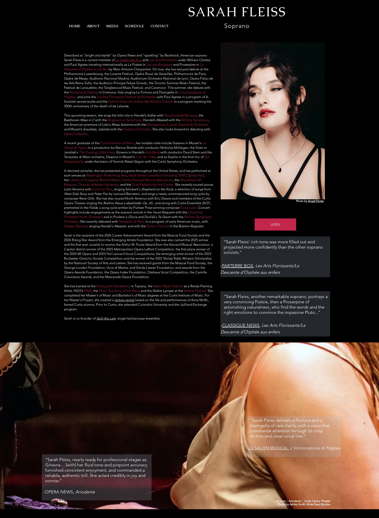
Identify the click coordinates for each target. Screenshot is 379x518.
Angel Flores (316, 201)
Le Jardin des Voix (128, 60)
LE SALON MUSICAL (268, 448)
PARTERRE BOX (237, 265)
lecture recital (124, 300)
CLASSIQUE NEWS (240, 325)
